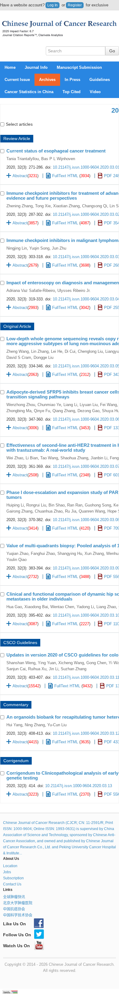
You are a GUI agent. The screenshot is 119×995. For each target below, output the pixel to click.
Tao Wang (49, 458)
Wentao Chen (62, 606)
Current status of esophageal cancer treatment (56, 150)
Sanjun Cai (16, 669)
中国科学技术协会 (17, 915)
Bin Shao (57, 505)
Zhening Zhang (19, 206)
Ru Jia (70, 511)
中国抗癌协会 (14, 909)
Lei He (56, 351)
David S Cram (18, 357)
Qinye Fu (42, 410)
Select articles (19, 124)
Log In (52, 5)
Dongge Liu (43, 357)
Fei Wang (108, 404)
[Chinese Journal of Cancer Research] (59, 28)
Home (10, 67)
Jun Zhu (59, 248)
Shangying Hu (69, 553)
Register (75, 5)
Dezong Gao (88, 410)
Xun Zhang (94, 553)
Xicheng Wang (71, 662)
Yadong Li (85, 606)
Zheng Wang (17, 351)
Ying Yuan (47, 662)
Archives (47, 79)
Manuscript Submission (79, 67)
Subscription (13, 878)
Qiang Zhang (63, 410)
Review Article (16, 138)
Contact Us (12, 884)
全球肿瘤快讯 (14, 897)
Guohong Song (98, 505)
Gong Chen (96, 662)
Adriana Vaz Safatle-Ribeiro (30, 290)
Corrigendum (16, 760)
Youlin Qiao (16, 559)
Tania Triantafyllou (22, 158)
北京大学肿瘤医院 (17, 903)
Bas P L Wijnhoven (58, 158)
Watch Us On (16, 945)
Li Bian (32, 458)
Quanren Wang (92, 511)
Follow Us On (17, 934)
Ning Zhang (35, 725)
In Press (72, 79)
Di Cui (70, 351)
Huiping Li (15, 505)
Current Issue (17, 79)
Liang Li (70, 404)
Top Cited (72, 91)
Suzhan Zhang (73, 669)
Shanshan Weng (20, 662)
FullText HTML (65, 175)
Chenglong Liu (90, 351)
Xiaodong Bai (36, 606)
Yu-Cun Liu (57, 725)
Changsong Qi (94, 206)
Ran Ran (74, 505)
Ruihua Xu (37, 669)
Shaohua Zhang (74, 458)
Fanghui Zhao (43, 553)
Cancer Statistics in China (29, 91)
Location (10, 866)
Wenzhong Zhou (20, 404)
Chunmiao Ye (49, 404)
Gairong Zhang (19, 511)
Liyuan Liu (89, 404)
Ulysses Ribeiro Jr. (74, 290)
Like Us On (14, 923)
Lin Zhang (40, 351)
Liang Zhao (106, 606)
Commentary (15, 704)
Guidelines (99, 79)
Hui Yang (14, 725)
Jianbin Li (99, 458)
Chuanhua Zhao (49, 511)
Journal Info (36, 67)
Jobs (7, 872)
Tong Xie (43, 206)
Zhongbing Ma (18, 410)
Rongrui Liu (36, 505)
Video (95, 91)
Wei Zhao (14, 458)
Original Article (17, 326)
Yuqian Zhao (17, 553)
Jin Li (53, 669)
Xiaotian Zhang (66, 206)
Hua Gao (14, 606)
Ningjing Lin (16, 248)
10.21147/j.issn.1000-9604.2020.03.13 (78, 785)
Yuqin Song (39, 248)
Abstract (20, 175)
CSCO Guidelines (20, 642)
